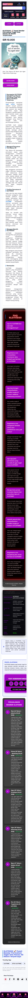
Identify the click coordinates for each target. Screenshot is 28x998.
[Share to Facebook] (9, 979)
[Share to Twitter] (5, 979)
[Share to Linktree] (14, 979)
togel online (10, 104)
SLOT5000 (8, 201)
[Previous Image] (2, 55)
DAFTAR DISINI (10, 80)
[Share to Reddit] (22, 979)
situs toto (4, 987)
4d (2, 988)
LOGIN (9, 24)
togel (2, 985)
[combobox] (12, 8)
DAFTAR (19, 24)
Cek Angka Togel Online (19, 689)
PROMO (2, 996)
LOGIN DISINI (10, 85)
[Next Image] (25, 55)
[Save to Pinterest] (18, 979)
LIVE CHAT (26, 996)
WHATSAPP (20, 996)
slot (2, 990)
